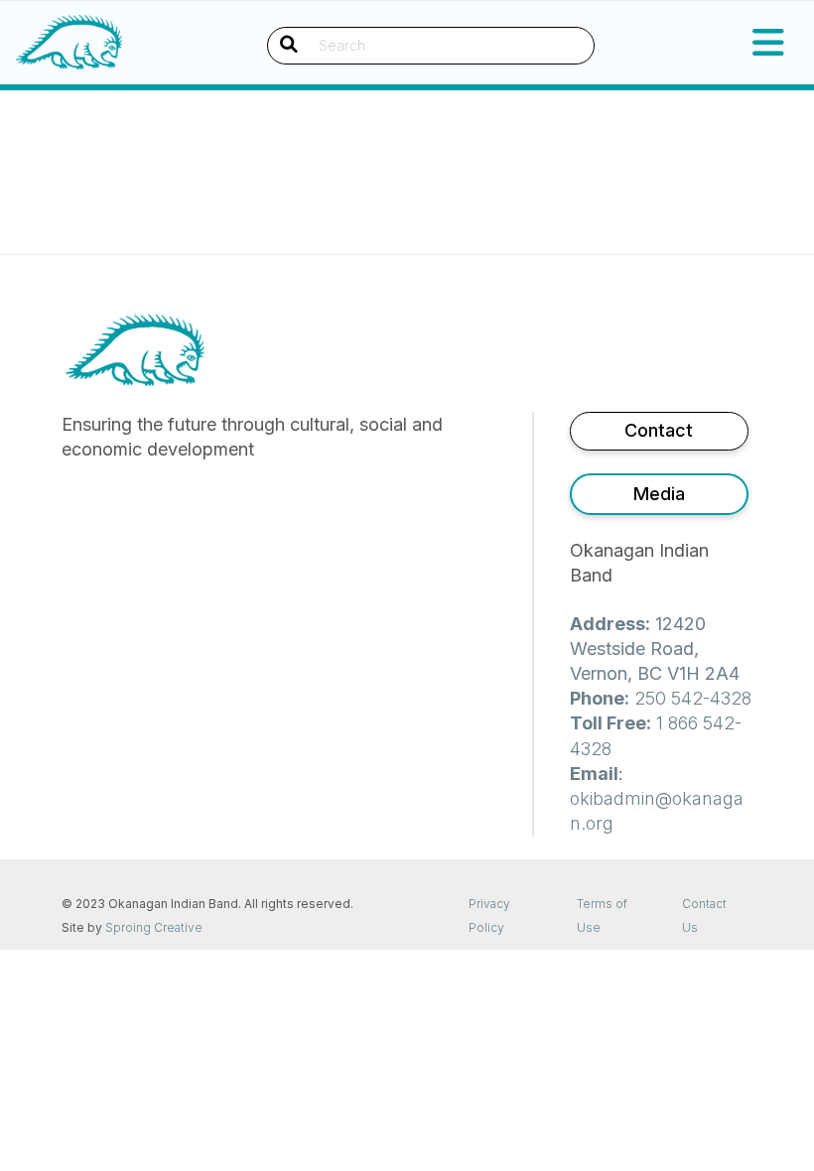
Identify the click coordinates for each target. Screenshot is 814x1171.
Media (659, 493)
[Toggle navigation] (769, 42)
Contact (658, 430)
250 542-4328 (692, 698)
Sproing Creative (154, 927)
